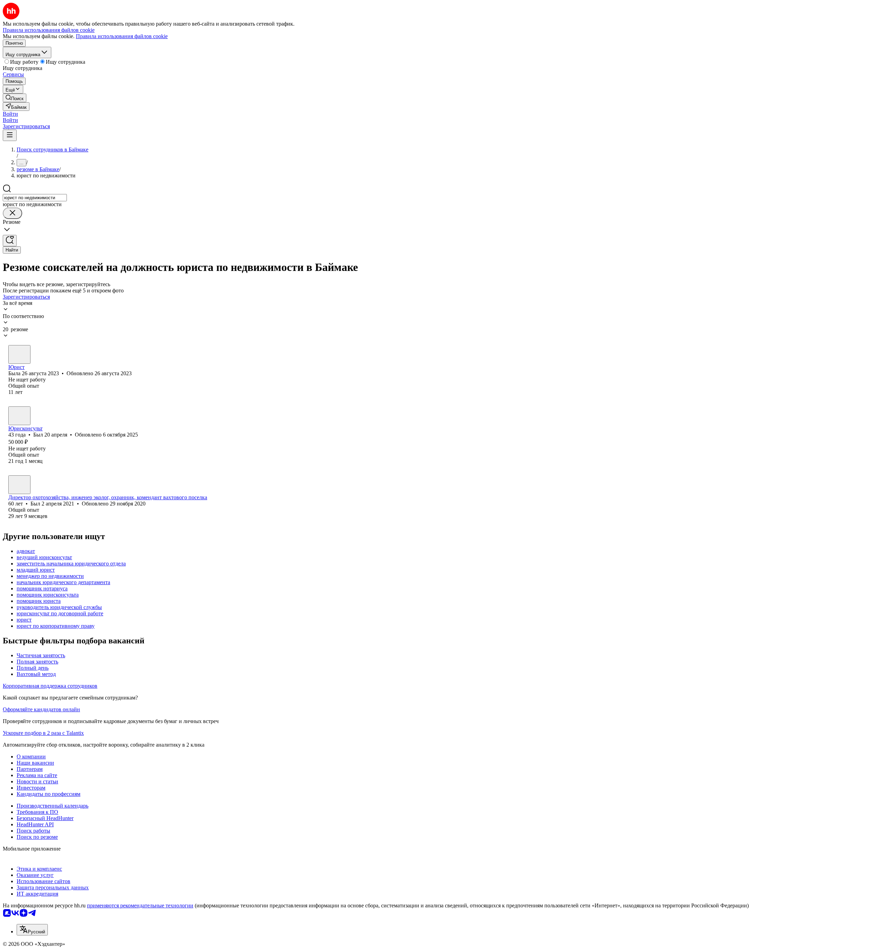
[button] (10, 114)
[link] (14, 98)
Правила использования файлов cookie (122, 36)
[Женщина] (19, 354)
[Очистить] (12, 213)
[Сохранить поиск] (10, 240)
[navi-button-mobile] (10, 135)
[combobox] (35, 197)
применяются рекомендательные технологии (140, 905)
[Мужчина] (19, 415)
